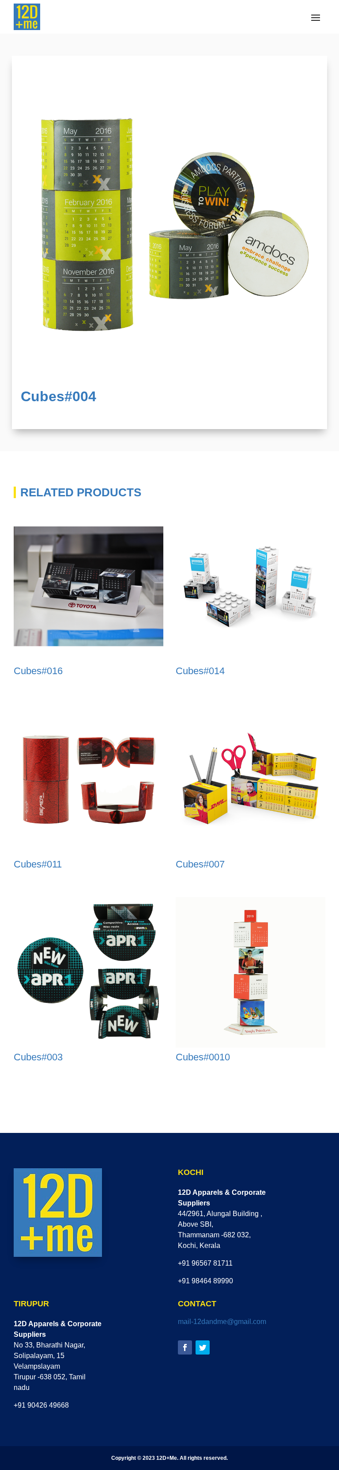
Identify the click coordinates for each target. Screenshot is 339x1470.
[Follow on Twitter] (203, 1347)
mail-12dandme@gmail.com (222, 1321)
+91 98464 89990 (205, 1281)
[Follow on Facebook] (185, 1347)
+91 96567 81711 (205, 1263)
